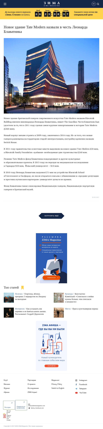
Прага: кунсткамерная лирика (85, 309)
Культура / (69, 294)
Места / (68, 309)
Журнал (7, 388)
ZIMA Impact (32, 392)
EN (94, 4)
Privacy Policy (57, 384)
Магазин (7, 384)
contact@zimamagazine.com (36, 405)
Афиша (6, 392)
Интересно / (20, 309)
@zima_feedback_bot (37, 408)
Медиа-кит (55, 380)
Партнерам (32, 380)
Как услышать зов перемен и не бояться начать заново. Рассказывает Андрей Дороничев (30, 311)
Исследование (33, 388)
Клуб (6, 380)
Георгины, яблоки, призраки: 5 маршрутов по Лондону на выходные (30, 296)
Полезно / (19, 294)
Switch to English (58, 388)
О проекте (31, 384)
